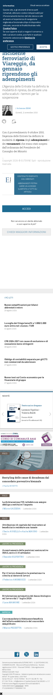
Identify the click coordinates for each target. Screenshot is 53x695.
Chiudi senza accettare (39, 5)
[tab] (26, 395)
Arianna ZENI (24, 108)
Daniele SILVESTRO (13, 556)
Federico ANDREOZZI (14, 579)
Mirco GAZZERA (12, 508)
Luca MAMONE (11, 602)
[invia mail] (13, 121)
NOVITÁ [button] (5, 395)
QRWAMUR (19, 686)
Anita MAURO (29, 531)
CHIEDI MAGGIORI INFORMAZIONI (26, 232)
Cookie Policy (10, 28)
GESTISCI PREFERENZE (20, 46)
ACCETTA (43, 46)
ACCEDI (26, 209)
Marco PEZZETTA (12, 627)
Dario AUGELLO (11, 531)
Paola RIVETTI (10, 486)
